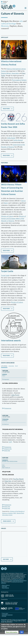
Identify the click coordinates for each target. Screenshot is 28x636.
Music (3, 466)
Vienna (23, 201)
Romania (4, 420)
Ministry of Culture (7, 216)
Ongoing (11, 366)
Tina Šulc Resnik (18, 479)
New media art (6, 467)
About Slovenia (5, 588)
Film (3, 465)
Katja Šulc (8, 481)
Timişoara (5, 419)
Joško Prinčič (15, 395)
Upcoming (4, 366)
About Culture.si (6, 585)
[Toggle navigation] (25, 7)
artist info (7, 450)
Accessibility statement (7, 615)
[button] (11, 632)
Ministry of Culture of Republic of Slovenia (13, 620)
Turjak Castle (7, 271)
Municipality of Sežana (19, 80)
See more (6, 559)
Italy (3, 376)
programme (7, 408)
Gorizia (4, 374)
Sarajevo (5, 460)
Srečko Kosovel (18, 140)
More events (7, 521)
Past (16, 366)
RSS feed (4, 616)
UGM (10, 442)
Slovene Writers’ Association (10, 73)
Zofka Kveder (11, 138)
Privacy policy (5, 613)
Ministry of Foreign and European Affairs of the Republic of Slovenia (13, 218)
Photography (5, 379)
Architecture (5, 424)
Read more (6, 109)
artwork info (8, 449)
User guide (4, 586)
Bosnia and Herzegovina (9, 461)
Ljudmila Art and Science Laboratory (12, 582)
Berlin (6, 203)
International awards (11, 340)
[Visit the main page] (11, 5)
